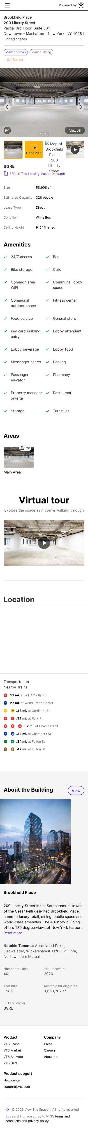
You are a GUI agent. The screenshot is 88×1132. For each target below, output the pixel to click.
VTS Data (11, 1063)
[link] (42, 173)
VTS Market (12, 1050)
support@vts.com (17, 1086)
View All (75, 130)
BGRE (8, 1008)
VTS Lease (11, 1044)
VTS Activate (13, 1057)
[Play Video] (44, 543)
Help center (12, 1080)
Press (48, 1044)
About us (50, 1057)
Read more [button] (13, 933)
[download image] (7, 130)
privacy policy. (39, 1121)
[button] (44, 103)
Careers (50, 1050)
